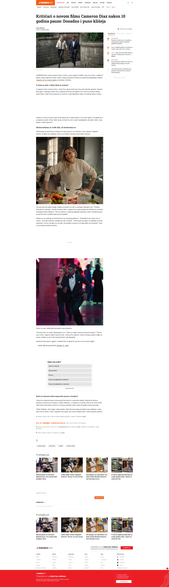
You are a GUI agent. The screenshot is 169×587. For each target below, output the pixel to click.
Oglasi (95, 2)
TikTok (121, 565)
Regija (37, 562)
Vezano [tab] (128, 33)
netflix (61, 446)
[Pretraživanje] (131, 2)
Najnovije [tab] (111, 33)
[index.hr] (45, 2)
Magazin (39, 7)
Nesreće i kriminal (41, 568)
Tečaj (102, 557)
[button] (38, 464)
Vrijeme (103, 565)
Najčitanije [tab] (121, 33)
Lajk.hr (86, 562)
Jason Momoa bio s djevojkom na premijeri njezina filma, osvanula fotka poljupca (121, 70)
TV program (104, 559)
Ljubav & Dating (95, 7)
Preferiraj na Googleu (126, 29)
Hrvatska (38, 559)
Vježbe (108, 7)
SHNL (53, 565)
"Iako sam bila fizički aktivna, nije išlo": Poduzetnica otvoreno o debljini (121, 54)
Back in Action (70, 446)
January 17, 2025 (62, 345)
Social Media (74, 7)
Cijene (102, 2)
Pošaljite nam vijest (122, 568)
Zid (68, 2)
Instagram (122, 562)
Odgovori (87, 568)
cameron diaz (41, 446)
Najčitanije (54, 7)
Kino (102, 562)
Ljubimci (70, 562)
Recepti (87, 559)
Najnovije (46, 7)
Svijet (37, 557)
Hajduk (54, 562)
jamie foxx (52, 446)
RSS (102, 568)
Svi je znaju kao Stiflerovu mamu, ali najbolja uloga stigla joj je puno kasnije (122, 62)
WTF (103, 7)
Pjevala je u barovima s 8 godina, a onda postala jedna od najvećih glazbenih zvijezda (121, 41)
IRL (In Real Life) (84, 7)
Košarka (54, 568)
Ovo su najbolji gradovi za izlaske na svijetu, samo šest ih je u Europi (122, 48)
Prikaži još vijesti (119, 77)
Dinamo (54, 559)
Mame (70, 568)
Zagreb (38, 565)
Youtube (122, 559)
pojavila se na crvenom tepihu (47, 80)
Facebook (122, 557)
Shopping (70, 557)
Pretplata (60, 2)
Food (69, 565)
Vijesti (73, 2)
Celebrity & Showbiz (64, 7)
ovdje (78, 427)
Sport (80, 2)
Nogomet (54, 557)
